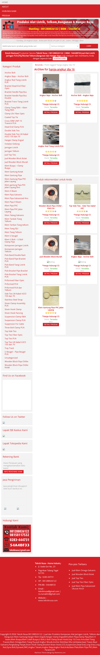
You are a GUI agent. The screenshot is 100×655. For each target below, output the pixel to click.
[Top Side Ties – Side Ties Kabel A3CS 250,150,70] (82, 203)
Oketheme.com (59, 652)
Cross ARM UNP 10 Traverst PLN (13, 122)
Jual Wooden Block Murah (16, 162)
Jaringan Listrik (11, 147)
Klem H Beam (11, 191)
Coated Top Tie (11, 117)
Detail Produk (51, 112)
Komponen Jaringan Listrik (16, 245)
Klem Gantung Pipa (13, 175)
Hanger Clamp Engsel (14, 140)
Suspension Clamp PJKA (15, 316)
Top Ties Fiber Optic (14, 334)
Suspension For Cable (14, 324)
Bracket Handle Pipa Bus (16, 92)
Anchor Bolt (10, 72)
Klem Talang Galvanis (14, 215)
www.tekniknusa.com (48, 600)
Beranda (39, 64)
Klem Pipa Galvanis (13, 194)
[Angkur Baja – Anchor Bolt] (51, 92)
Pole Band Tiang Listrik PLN (15, 265)
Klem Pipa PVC (11, 205)
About (5, 6)
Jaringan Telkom (12, 151)
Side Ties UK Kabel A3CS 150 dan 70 (15, 294)
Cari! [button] (89, 46)
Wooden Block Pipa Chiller (16, 361)
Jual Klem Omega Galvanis (83, 570)
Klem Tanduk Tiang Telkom (13, 220)
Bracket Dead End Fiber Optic (15, 87)
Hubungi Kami (9, 11)
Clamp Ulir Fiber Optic (15, 113)
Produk (6, 15)
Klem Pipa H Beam (13, 202)
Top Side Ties (10, 331)
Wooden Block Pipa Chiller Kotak (16, 366)
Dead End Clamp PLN (14, 127)
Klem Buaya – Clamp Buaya (14, 166)
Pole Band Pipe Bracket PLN (15, 259)
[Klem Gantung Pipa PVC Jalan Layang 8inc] (51, 304)
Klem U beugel (11, 235)
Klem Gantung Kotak (14, 171)
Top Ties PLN (10, 338)
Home (5, 2)
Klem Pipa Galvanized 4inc (16, 198)
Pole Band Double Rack (15, 255)
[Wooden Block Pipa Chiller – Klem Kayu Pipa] (51, 203)
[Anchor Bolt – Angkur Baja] (82, 92)
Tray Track (9, 348)
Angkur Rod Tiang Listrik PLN (16, 81)
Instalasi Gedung (12, 143)
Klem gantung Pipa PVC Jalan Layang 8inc (15, 186)
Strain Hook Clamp (13, 309)
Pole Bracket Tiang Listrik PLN (16, 275)
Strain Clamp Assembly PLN (15, 304)
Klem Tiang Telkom (13, 232)
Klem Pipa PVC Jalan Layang (14, 210)
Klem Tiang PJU (11, 228)
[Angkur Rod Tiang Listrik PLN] (51, 143)
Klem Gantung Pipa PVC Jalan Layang (15, 180)
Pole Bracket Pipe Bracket (16, 270)
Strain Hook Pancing (14, 313)
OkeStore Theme (41, 652)
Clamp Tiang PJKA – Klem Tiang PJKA (16, 108)
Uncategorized (11, 357)
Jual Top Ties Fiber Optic (82, 582)
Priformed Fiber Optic (14, 280)
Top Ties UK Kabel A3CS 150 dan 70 (15, 343)
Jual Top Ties (10, 154)
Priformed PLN (11, 284)
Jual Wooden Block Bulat (16, 158)
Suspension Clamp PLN (15, 320)
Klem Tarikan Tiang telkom (17, 225)
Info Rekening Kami (13, 472)
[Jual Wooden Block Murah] (51, 254)
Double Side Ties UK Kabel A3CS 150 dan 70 (16, 135)
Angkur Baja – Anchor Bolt (16, 76)
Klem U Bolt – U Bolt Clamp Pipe (14, 240)
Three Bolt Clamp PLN (14, 327)
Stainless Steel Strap (14, 299)
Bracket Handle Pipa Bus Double (16, 96)
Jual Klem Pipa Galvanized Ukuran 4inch (83, 587)
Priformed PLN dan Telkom (13, 288)
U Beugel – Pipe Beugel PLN (15, 352)
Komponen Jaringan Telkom (13, 250)
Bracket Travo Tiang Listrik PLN (16, 102)
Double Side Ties (12, 130)
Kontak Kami (60, 59)
